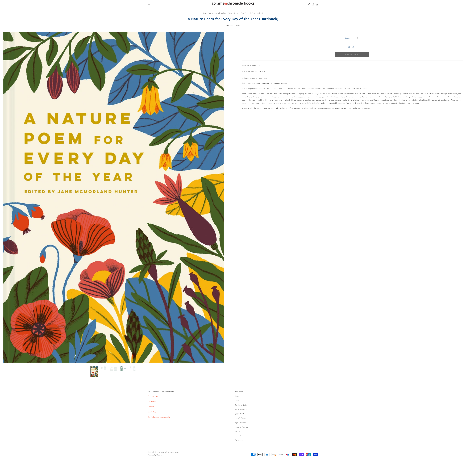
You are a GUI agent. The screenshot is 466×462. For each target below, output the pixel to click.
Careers (151, 406)
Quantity (348, 38)
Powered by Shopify (154, 455)
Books (237, 400)
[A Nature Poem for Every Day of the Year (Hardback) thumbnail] (94, 371)
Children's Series (241, 405)
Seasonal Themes (241, 427)
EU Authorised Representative (159, 417)
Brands (237, 431)
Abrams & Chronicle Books (169, 452)
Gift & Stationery (241, 409)
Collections (212, 13)
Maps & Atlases (240, 418)
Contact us (152, 412)
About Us (238, 435)
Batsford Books (233, 25)
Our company (153, 396)
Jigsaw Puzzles (240, 413)
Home (205, 13)
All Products (222, 13)
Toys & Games (240, 422)
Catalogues (152, 401)
